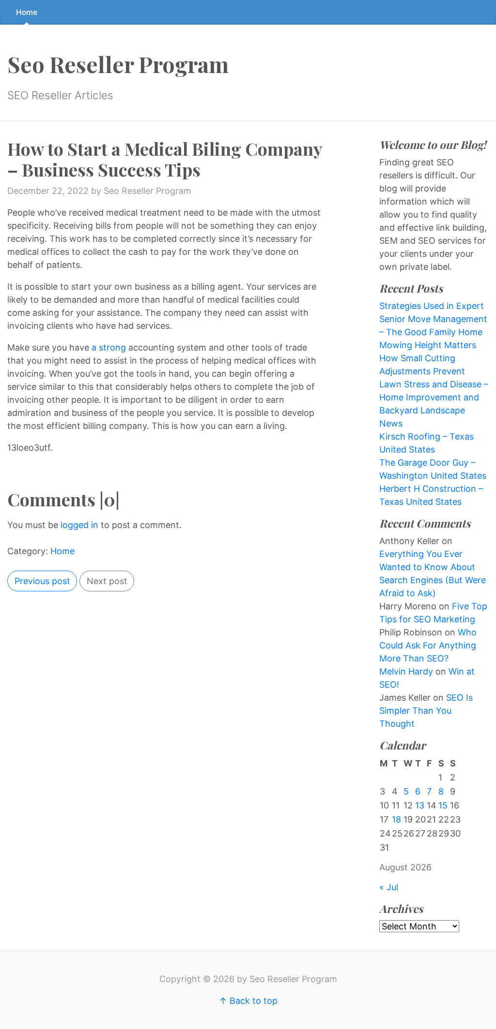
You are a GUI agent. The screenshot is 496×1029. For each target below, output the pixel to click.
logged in (79, 525)
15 (443, 805)
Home (26, 12)
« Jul (388, 887)
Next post (107, 581)
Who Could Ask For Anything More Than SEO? (428, 645)
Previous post (42, 581)
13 (419, 805)
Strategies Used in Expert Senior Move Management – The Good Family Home (433, 319)
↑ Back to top (248, 1001)
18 (396, 819)
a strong (109, 347)
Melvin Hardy (406, 671)
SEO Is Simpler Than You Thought (426, 710)
